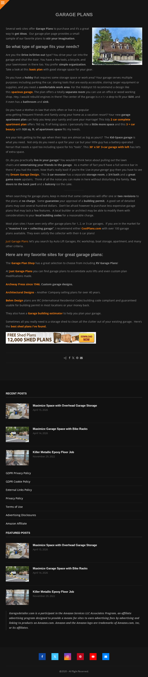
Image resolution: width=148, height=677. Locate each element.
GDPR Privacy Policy (18, 473)
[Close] (5, 5)
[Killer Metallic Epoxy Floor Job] (17, 457)
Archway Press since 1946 (23, 284)
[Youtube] (93, 656)
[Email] (105, 656)
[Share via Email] (81, 358)
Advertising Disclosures (21, 515)
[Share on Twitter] (73, 358)
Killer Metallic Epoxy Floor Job (53, 452)
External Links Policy (19, 490)
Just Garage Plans (17, 241)
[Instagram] (67, 656)
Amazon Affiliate (16, 523)
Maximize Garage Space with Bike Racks (60, 428)
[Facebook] (42, 656)
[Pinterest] (80, 656)
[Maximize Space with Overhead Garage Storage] (17, 411)
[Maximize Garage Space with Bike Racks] (17, 434)
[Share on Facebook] (69, 358)
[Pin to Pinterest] (77, 358)
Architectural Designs (20, 292)
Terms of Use (14, 507)
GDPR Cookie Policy (18, 481)
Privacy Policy (14, 498)
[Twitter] (54, 656)
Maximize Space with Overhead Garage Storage (65, 405)
